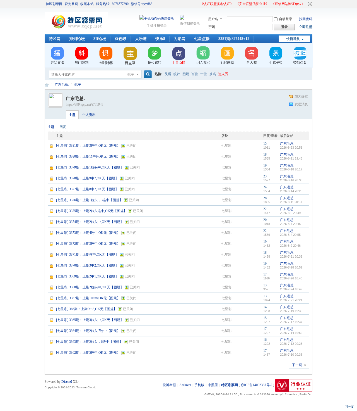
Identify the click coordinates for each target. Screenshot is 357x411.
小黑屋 (213, 385)
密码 (211, 27)
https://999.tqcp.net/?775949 (84, 104)
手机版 (199, 385)
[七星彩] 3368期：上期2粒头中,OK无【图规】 (90, 287)
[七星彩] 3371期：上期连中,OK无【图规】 (87, 254)
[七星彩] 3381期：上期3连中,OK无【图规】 (88, 146)
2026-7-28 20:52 (291, 267)
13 (265, 285)
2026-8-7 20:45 (290, 223)
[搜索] (147, 74)
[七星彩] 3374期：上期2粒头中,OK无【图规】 (90, 222)
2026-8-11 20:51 (291, 202)
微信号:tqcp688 (141, 4)
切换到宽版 (309, 3)
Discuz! (66, 382)
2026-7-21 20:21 (291, 300)
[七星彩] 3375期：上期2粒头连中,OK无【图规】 (91, 211)
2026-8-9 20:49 (290, 213)
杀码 (212, 74)
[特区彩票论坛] (76, 31)
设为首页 (71, 4)
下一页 (297, 365)
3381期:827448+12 (233, 39)
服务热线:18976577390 (112, 4)
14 (265, 307)
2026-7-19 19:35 (291, 311)
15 (265, 144)
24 (265, 187)
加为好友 (301, 96)
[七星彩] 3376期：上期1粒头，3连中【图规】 (89, 200)
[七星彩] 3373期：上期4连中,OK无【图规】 (88, 233)
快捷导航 (293, 39)
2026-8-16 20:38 (291, 180)
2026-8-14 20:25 (291, 191)
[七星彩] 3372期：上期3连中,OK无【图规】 (88, 244)
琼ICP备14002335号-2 (256, 385)
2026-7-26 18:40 (291, 278)
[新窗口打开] (52, 147)
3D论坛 (99, 39)
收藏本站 (87, 4)
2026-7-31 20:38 (291, 256)
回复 (62, 127)
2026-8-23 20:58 (291, 147)
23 (265, 176)
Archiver (185, 385)
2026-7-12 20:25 (291, 343)
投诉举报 (169, 385)
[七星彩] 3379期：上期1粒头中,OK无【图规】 (90, 167)
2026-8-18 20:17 (291, 169)
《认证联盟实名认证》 (216, 4)
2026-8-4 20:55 (290, 234)
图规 (185, 74)
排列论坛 (77, 39)
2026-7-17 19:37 (291, 322)
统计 (176, 74)
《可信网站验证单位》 (288, 4)
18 (265, 154)
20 (265, 220)
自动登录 (285, 19)
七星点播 (202, 39)
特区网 (55, 39)
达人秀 (223, 74)
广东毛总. (62, 85)
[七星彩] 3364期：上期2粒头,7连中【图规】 (88, 331)
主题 (72, 115)
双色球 (120, 39)
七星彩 (226, 146)
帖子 (130, 75)
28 (265, 198)
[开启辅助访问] (197, 3)
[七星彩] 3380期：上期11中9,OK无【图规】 (88, 156)
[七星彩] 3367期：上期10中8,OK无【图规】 (88, 298)
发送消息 (301, 104)
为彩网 (179, 39)
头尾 (168, 74)
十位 (203, 74)
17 (265, 274)
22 (265, 209)
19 (265, 165)
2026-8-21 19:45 (291, 158)
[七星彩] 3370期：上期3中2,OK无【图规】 (87, 265)
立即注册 (305, 27)
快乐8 (160, 39)
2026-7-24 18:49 (291, 289)
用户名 (213, 19)
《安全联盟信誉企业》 (252, 4)
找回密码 (305, 19)
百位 (194, 74)
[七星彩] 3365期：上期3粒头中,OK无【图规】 (90, 320)
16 (265, 340)
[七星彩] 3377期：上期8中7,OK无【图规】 (87, 189)
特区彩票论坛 (47, 85)
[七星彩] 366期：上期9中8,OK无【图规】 (86, 309)
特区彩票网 (54, 4)
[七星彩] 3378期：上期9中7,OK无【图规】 (87, 178)
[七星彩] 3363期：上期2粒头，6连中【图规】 (89, 342)
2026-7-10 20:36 (291, 354)
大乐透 (141, 39)
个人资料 (89, 115)
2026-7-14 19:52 (291, 332)
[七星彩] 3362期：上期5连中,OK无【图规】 (88, 353)
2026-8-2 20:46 (290, 245)
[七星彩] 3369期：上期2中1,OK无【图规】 (87, 276)
